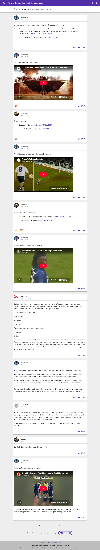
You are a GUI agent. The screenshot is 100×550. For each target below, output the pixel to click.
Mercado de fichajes (34, 548)
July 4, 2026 (47, 220)
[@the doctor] (16, 18)
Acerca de (52, 545)
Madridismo (51, 548)
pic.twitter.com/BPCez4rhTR (41, 125)
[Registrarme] (96, 3)
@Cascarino (24, 404)
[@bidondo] (16, 114)
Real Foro (45, 545)
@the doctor (37, 9)
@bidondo (24, 113)
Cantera (44, 548)
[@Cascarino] (16, 405)
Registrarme (65, 533)
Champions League (74, 548)
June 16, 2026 (53, 37)
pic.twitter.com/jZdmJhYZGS (41, 34)
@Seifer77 (24, 296)
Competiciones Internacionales (29, 3)
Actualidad (23, 548)
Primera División (61, 548)
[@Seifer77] (16, 297)
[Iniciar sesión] (91, 3)
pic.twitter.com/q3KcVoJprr (61, 216)
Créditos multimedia (62, 545)
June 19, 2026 (44, 129)
